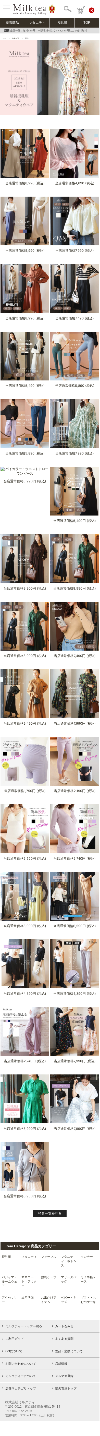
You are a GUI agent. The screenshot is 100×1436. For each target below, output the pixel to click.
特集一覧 (15, 38)
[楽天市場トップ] (93, 10)
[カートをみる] (81, 10)
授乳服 (62, 23)
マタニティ (37, 23)
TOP (86, 23)
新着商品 (12, 23)
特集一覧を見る (49, 1213)
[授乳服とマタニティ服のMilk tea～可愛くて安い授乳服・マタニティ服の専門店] (29, 12)
